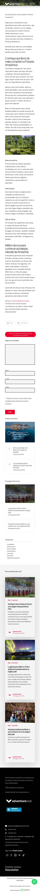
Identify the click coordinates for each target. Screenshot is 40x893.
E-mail (7, 379)
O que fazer (10, 553)
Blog (6, 14)
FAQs (7, 787)
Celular (7, 387)
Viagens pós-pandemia (13, 558)
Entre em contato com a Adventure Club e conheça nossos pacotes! (20, 334)
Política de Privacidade (15, 886)
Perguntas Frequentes (16, 787)
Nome (7, 370)
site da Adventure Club (20, 301)
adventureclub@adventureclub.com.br (18, 826)
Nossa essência (11, 551)
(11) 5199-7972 (12, 833)
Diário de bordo (11, 546)
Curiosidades (24, 323)
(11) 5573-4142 (12, 829)
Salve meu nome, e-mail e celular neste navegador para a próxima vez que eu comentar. (18, 401)
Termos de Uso (26, 886)
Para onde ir (10, 555)
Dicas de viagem (11, 549)
